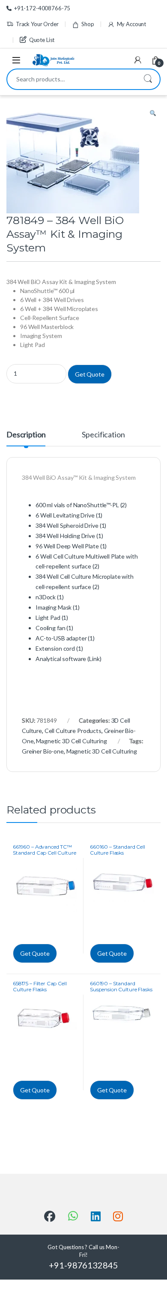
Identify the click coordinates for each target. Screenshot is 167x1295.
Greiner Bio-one (43, 751)
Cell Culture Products (73, 730)
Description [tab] (25, 435)
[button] (152, 113)
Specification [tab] (103, 435)
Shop (87, 24)
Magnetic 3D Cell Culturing (71, 741)
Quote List (41, 39)
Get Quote (89, 374)
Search (148, 79)
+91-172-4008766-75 (42, 8)
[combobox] (71, 79)
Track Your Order (37, 24)
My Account (131, 24)
